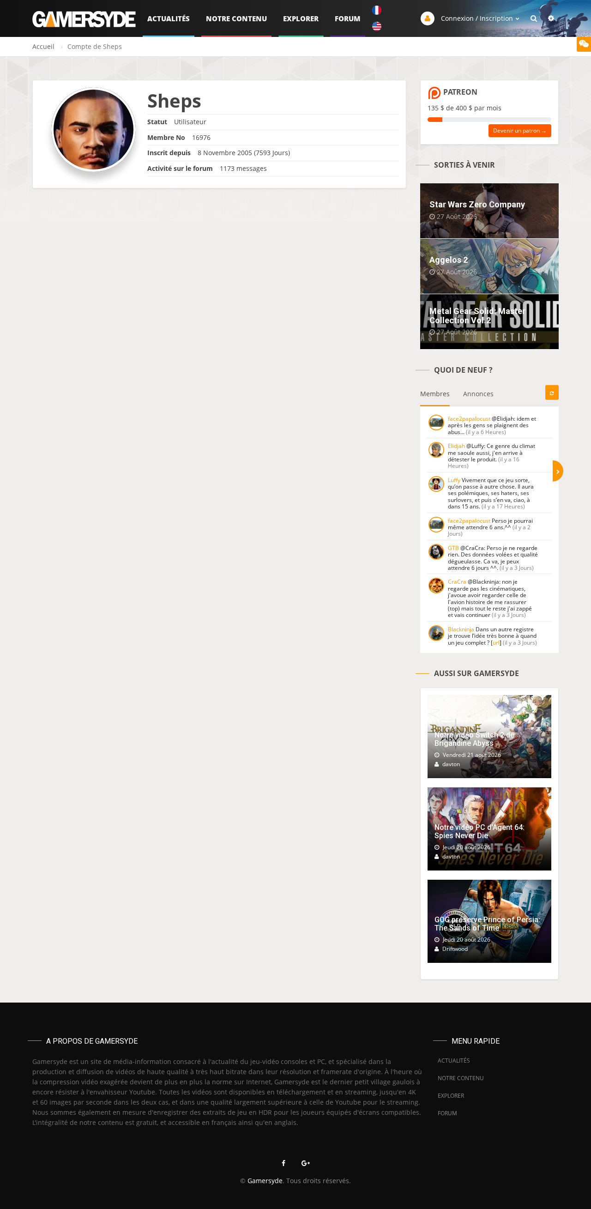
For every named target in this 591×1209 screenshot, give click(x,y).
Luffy (454, 480)
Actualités (168, 18)
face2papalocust (469, 419)
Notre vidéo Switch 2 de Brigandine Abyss (474, 739)
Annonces (478, 393)
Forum (348, 18)
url (496, 643)
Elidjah (456, 446)
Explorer (301, 18)
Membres (435, 393)
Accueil (43, 46)
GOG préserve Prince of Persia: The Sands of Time (487, 923)
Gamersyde (265, 1180)
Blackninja (461, 629)
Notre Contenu (236, 18)
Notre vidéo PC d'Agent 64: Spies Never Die (479, 831)
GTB (453, 548)
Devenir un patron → (520, 130)
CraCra (457, 582)
